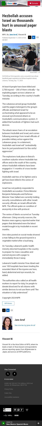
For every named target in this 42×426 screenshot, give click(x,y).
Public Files (8, 393)
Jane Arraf (13, 34)
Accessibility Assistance (11, 397)
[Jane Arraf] (7, 323)
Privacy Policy (8, 389)
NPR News (8, 303)
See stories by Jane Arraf (25, 325)
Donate (35, 3)
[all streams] (39, 423)
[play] (3, 423)
